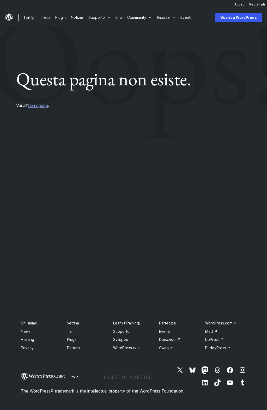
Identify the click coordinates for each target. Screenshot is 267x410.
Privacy (27, 348)
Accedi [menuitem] (239, 4)
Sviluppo (120, 339)
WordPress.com (221, 323)
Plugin (72, 339)
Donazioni (170, 339)
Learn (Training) (127, 323)
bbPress (214, 339)
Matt (211, 331)
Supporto (121, 331)
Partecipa (167, 323)
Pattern (73, 348)
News (26, 331)
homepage (38, 105)
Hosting (27, 339)
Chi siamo (29, 323)
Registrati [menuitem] (257, 4)
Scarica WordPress (238, 17)
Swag (166, 348)
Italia (74, 377)
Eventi (164, 331)
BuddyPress (217, 348)
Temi (71, 331)
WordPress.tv (127, 348)
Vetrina (73, 323)
